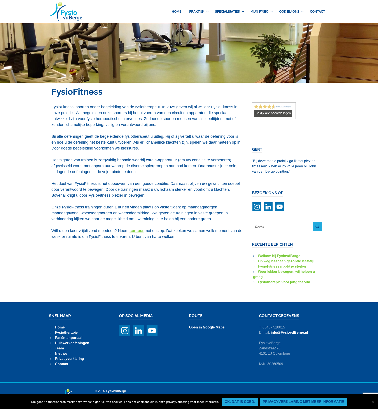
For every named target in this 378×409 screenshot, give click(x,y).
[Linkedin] (268, 206)
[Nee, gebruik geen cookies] (372, 402)
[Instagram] (256, 206)
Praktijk (196, 12)
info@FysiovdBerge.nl (289, 332)
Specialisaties (227, 12)
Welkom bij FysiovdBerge (279, 256)
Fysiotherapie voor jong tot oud (284, 282)
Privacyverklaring (69, 359)
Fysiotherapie (66, 332)
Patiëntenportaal (68, 338)
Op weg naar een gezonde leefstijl (285, 261)
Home (176, 12)
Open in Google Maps (207, 327)
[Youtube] (279, 206)
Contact (317, 12)
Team (59, 348)
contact (137, 231)
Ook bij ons (289, 12)
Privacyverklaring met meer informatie (303, 402)
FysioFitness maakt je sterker (282, 266)
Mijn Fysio (259, 12)
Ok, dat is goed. (240, 402)
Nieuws (61, 353)
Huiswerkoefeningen (72, 343)
